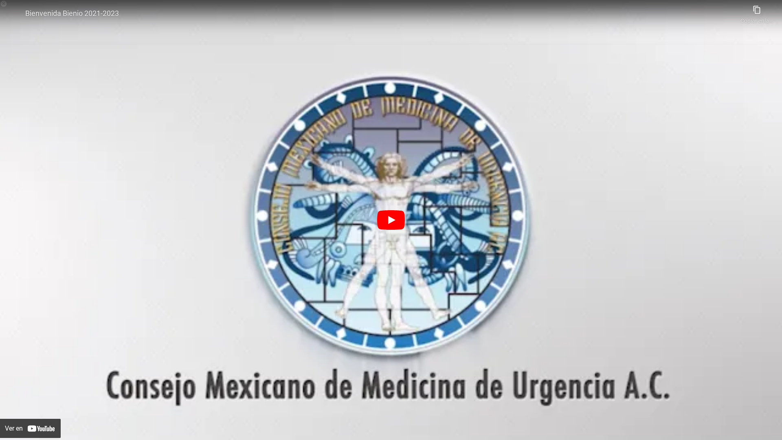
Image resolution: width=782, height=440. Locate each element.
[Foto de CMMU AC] (13, 13)
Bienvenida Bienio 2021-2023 (72, 13)
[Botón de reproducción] (391, 220)
